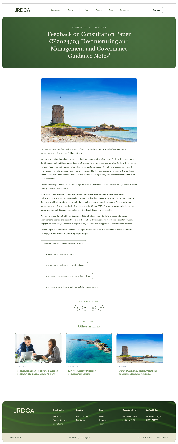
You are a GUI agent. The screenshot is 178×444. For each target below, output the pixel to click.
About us (57, 416)
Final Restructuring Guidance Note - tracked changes (64, 265)
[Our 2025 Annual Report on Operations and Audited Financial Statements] (139, 348)
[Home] (22, 10)
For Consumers (82, 416)
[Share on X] (93, 307)
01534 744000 (152, 420)
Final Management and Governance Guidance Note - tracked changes (71, 287)
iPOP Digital (84, 437)
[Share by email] (101, 307)
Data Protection (145, 437)
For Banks (80, 420)
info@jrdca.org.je (153, 416)
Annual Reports (59, 420)
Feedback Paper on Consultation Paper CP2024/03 (63, 243)
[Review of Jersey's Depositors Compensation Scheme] (89, 348)
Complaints (124, 10)
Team (111, 10)
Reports (99, 10)
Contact (156, 10)
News (87, 10)
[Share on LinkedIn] (85, 307)
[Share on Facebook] (77, 307)
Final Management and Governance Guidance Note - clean (67, 276)
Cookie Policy (162, 437)
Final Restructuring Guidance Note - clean (60, 254)
